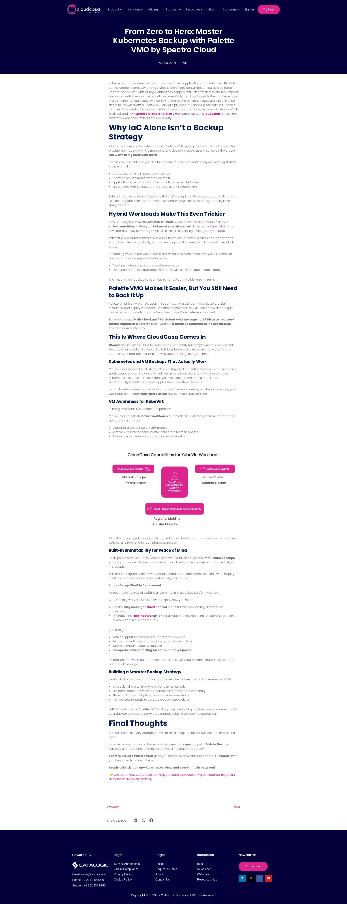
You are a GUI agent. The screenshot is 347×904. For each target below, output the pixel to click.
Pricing (153, 9)
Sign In (249, 9)
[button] (135, 820)
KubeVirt (216, 226)
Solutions (133, 9)
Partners (172, 9)
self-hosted (142, 616)
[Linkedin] (242, 878)
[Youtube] (268, 878)
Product (113, 9)
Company (229, 9)
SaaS (151, 607)
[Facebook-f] (259, 878)
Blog (211, 9)
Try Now (268, 9)
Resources (193, 9)
